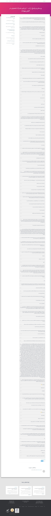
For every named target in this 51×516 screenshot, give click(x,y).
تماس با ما (26, 506)
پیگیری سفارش (36, 506)
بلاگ (38, 506)
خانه (44, 506)
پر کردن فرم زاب (13, 35)
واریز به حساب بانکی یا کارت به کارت (31, 506)
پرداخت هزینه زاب (43, 459)
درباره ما (20, 506)
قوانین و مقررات (23, 506)
